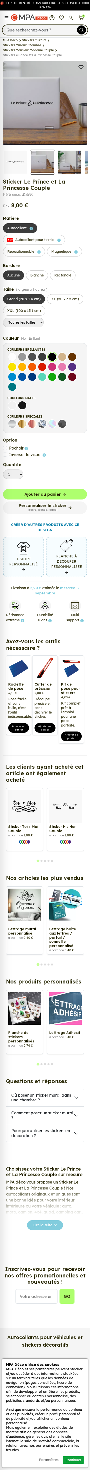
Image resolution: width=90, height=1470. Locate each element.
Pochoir (16, 448)
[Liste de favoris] (61, 17)
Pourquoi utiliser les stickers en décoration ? (40, 1133)
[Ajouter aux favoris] (81, 67)
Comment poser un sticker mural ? (42, 1115)
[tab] (37, 861)
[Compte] (71, 17)
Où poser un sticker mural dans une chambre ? (41, 1097)
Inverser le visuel (25, 454)
